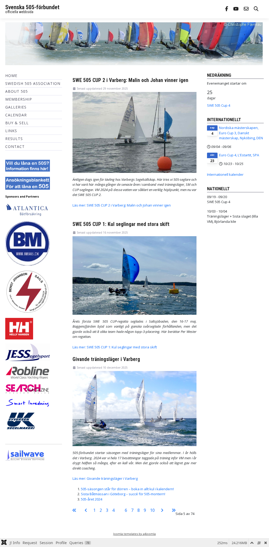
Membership (18, 99)
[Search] (256, 9)
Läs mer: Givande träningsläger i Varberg (105, 478)
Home (11, 75)
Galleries (16, 107)
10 (152, 510)
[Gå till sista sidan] (173, 510)
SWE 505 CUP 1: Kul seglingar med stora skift (121, 224)
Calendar (16, 114)
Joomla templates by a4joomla (134, 534)
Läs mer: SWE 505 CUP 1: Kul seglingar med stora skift (115, 347)
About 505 (16, 91)
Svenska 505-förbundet (32, 7)
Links (11, 130)
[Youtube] (236, 9)
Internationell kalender (225, 174)
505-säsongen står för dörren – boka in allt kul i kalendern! (127, 489)
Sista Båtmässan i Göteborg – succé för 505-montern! (123, 494)
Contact (15, 146)
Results (14, 138)
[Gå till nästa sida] (162, 510)
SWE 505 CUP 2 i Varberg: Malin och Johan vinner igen (130, 80)
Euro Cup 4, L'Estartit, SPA (239, 155)
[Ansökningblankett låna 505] (27, 182)
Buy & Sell (17, 122)
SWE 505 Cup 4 (218, 105)
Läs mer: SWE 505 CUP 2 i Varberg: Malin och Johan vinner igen (122, 205)
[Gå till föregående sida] (85, 510)
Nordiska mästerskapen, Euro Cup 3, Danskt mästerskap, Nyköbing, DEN (241, 132)
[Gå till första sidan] (74, 510)
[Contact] (246, 9)
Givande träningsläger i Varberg (106, 359)
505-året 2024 (91, 499)
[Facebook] (226, 9)
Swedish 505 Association (32, 83)
